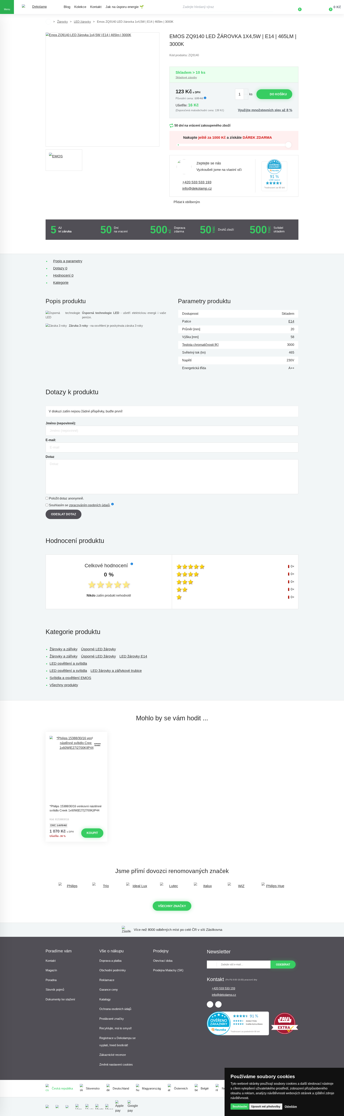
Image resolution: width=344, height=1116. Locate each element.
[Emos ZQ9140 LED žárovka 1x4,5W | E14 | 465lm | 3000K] (102, 89)
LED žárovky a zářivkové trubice (116, 671)
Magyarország (151, 1088)
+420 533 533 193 (196, 182)
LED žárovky (82, 21)
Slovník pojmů (55, 989)
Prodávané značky (111, 1018)
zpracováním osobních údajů (89, 505)
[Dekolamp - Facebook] (210, 1004)
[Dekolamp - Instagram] (218, 1004)
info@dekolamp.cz (197, 189)
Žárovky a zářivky (63, 649)
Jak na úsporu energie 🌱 (125, 7)
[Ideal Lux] (138, 887)
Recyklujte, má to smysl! (115, 1028)
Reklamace (106, 980)
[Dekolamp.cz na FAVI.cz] (284, 1033)
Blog (67, 7)
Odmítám (291, 1106)
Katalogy (105, 999)
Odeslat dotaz (63, 514)
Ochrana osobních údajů (115, 1009)
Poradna (51, 980)
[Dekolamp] (38, 7)
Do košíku (278, 94)
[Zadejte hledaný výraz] (227, 7)
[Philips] (70, 887)
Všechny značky (172, 906)
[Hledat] (270, 7)
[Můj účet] (311, 7)
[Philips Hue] (273, 887)
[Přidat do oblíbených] (76, 735)
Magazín (51, 970)
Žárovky (62, 21)
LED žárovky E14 (133, 656)
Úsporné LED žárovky (98, 649)
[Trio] (104, 887)
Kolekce (80, 7)
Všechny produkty (64, 685)
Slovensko (93, 1088)
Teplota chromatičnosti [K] (200, 344)
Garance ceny (108, 989)
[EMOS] (64, 160)
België (205, 1088)
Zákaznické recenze (112, 1054)
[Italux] (206, 887)
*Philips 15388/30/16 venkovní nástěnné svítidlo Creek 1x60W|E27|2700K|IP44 (76, 808)
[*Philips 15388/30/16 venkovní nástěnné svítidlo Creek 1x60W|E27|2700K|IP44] (76, 769)
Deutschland (121, 1088)
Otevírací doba (162, 960)
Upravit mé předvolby (265, 1106)
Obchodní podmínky (112, 970)
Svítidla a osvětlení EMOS (70, 678)
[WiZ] (240, 887)
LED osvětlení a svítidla (68, 664)
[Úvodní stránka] (48, 22)
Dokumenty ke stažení (60, 999)
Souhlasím (240, 1106)
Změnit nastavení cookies (116, 1064)
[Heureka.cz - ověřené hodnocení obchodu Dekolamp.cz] (274, 176)
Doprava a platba (110, 960)
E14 (291, 321)
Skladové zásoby (186, 77)
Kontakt (96, 7)
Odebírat (283, 964)
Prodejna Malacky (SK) (168, 970)
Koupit (92, 833)
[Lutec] (172, 887)
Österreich (181, 1088)
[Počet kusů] (241, 94)
